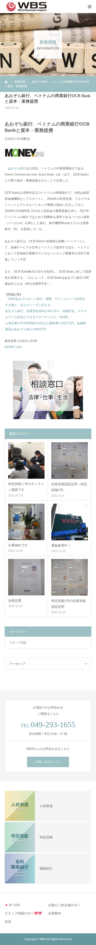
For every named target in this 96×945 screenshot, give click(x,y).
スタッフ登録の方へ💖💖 (23, 913)
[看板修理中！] (69, 522)
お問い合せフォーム (48, 761)
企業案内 (54, 913)
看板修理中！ (61, 545)
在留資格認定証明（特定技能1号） (69, 487)
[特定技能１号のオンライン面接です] (26, 460)
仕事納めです (18, 545)
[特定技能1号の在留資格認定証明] (69, 577)
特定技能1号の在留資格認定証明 (68, 603)
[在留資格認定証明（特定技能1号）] (69, 460)
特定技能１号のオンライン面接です (26, 487)
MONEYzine (13, 347)
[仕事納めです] (26, 522)
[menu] (89, 6)
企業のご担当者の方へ (64, 905)
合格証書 (14, 600)
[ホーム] (6, 82)
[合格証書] (26, 577)
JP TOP (14, 905)
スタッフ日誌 (18, 642)
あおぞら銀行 (17, 168)
